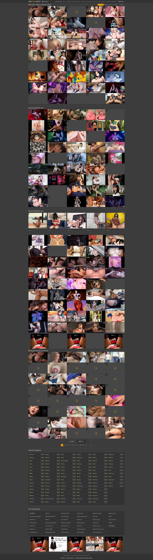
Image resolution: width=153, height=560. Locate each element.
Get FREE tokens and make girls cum (75, 229)
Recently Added (108, 4)
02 (64, 445)
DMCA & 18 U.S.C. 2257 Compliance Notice (84, 558)
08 (80, 445)
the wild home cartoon (100, 1)
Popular (101, 4)
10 (85, 445)
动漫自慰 (68, 1)
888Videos (34, 1)
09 (83, 445)
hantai (64, 1)
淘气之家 (108, 1)
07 (77, 445)
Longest (122, 4)
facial (94, 1)
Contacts (63, 558)
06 (75, 445)
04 (69, 445)
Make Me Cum (31, 229)
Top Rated (116, 4)
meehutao (83, 1)
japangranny (113, 1)
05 (72, 445)
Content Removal (70, 558)
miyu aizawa (89, 1)
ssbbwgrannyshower (76, 1)
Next (81, 441)
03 (67, 445)
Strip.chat (30, 230)
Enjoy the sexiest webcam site (53, 229)
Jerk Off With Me (90, 229)
